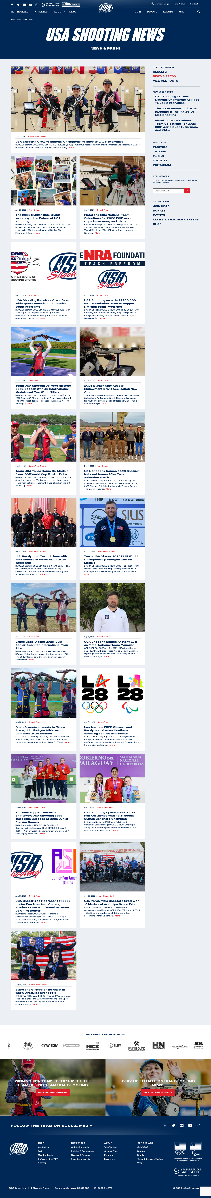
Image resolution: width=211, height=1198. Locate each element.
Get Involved (19, 12)
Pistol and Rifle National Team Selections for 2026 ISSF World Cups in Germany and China (176, 125)
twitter (159, 151)
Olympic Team (111, 1151)
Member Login (162, 4)
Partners (108, 1155)
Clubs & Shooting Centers (176, 219)
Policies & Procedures (82, 1151)
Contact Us (43, 1147)
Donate (152, 12)
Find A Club (179, 4)
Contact (194, 4)
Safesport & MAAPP (48, 1159)
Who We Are (110, 1147)
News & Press (164, 76)
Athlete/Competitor (80, 1147)
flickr (158, 156)
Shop (182, 12)
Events (168, 12)
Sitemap (42, 1163)
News (72, 12)
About (58, 12)
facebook (161, 147)
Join (138, 12)
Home (13, 20)
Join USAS (161, 206)
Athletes (41, 12)
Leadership (110, 1159)
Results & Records (80, 1155)
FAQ (40, 1151)
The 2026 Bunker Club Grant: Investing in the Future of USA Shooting (177, 111)
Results (160, 71)
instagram (162, 165)
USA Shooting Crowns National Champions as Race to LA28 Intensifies (177, 99)
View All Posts (165, 80)
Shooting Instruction (81, 1159)
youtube (160, 160)
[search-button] (198, 12)
